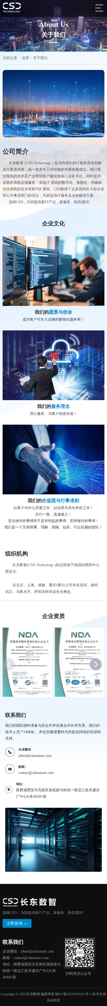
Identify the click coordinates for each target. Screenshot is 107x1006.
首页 (25, 58)
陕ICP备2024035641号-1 (73, 994)
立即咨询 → (17, 923)
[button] (96, 664)
